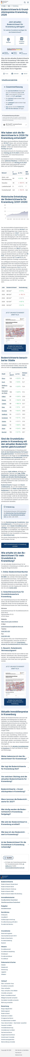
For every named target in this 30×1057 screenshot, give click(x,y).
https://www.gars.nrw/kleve (9, 621)
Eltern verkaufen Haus (7, 983)
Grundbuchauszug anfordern (9, 922)
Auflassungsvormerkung (8, 919)
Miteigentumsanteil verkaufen (9, 997)
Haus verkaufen (5, 988)
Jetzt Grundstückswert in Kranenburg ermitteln (15, 545)
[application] (15, 212)
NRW (9, 6)
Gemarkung (4, 969)
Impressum (18, 1052)
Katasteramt (4, 967)
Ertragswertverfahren (7, 1018)
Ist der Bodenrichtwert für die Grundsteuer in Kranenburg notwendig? (13, 844)
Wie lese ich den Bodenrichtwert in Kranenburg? (13, 833)
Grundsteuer (4, 958)
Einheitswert (4, 954)
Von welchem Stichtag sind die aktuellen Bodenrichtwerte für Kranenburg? (14, 778)
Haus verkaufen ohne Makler (9, 990)
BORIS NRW (13, 588)
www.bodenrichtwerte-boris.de (14, 868)
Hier (7, 106)
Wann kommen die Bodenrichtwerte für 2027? (14, 800)
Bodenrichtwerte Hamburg (8, 889)
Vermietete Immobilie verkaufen (10, 1000)
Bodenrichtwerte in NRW (19, 367)
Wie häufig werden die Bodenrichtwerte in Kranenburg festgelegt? (14, 811)
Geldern (4, 425)
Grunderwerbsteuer (6, 956)
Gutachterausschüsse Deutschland (10, 902)
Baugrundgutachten (6, 1008)
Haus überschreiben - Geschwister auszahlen (14, 1023)
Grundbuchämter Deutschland (9, 900)
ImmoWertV (4, 917)
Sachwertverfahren (6, 1032)
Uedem (4, 403)
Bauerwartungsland (6, 933)
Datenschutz (18, 1055)
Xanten (4, 421)
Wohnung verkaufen (7, 1002)
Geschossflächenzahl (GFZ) (9, 936)
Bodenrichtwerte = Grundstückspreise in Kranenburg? (13, 790)
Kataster (3, 965)
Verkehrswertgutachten (7, 1039)
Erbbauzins (4, 915)
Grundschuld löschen (7, 924)
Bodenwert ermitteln (6, 1016)
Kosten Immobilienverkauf (8, 995)
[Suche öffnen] (25, 2)
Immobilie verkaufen (6, 993)
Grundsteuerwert (6, 949)
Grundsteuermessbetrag (8, 951)
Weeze (4, 400)
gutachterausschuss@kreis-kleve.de (12, 626)
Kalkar (4, 396)
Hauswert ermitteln (6, 1025)
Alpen (3, 428)
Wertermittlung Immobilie (8, 1042)
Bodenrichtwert (5, 1013)
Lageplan (3, 972)
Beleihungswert (5, 1011)
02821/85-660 (5, 636)
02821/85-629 (5, 631)
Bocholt (4, 432)
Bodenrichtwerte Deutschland (9, 884)
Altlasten (3, 974)
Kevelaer (4, 411)
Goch (3, 382)
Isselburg (4, 414)
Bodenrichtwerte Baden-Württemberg (11, 893)
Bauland (3, 943)
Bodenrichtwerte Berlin (7, 886)
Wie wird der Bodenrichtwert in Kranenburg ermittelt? (14, 823)
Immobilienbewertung (7, 1027)
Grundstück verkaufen (7, 986)
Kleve (3, 378)
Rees (3, 407)
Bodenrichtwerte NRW (7, 891)
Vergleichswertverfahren (8, 1035)
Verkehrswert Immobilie (7, 1037)
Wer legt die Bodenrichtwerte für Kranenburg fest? (13, 767)
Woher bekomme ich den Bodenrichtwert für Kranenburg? (14, 757)
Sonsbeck (5, 418)
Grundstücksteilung (6, 940)
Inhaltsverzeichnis (9, 80)
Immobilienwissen (6, 908)
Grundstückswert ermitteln (8, 1020)
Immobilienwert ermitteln (8, 1030)
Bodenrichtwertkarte (7, 938)
